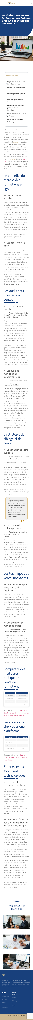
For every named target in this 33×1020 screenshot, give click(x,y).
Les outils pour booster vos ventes (16, 89)
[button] (31, 3)
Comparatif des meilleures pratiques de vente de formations (15, 108)
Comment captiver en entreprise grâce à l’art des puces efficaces (15, 757)
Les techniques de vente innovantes (15, 101)
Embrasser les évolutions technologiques (15, 121)
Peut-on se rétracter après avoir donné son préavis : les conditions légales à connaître (16, 712)
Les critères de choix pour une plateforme (16, 115)
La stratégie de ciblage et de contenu (16, 95)
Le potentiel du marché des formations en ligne (16, 83)
